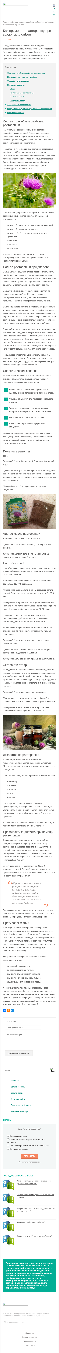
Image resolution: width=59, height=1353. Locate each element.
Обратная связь (29, 1341)
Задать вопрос (18, 1093)
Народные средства (18, 1136)
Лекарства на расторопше (19, 105)
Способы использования (18, 81)
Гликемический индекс (21, 1105)
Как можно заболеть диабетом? (31, 1222)
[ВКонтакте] (4, 1010)
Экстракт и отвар (17, 101)
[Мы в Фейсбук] (6, 1325)
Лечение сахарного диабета (23, 22)
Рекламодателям (29, 1337)
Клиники (15, 1080)
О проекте (29, 1333)
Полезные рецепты (16, 85)
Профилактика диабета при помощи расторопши (29, 109)
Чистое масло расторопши (22, 93)
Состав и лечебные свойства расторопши (26, 73)
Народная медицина (44, 22)
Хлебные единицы (19, 1111)
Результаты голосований (29, 1162)
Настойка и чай (17, 97)
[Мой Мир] (12, 1010)
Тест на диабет (18, 1099)
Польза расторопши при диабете (22, 77)
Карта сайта (30, 1345)
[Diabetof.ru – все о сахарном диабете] (15, 5)
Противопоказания (15, 113)
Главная (6, 22)
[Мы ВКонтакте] (16, 1325)
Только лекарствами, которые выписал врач (29, 1145)
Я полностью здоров (18, 1149)
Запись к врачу (18, 1087)
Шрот (12, 89)
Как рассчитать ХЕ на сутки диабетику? (34, 1236)
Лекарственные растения (13, 24)
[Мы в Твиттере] (11, 1325)
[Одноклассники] (8, 1010)
